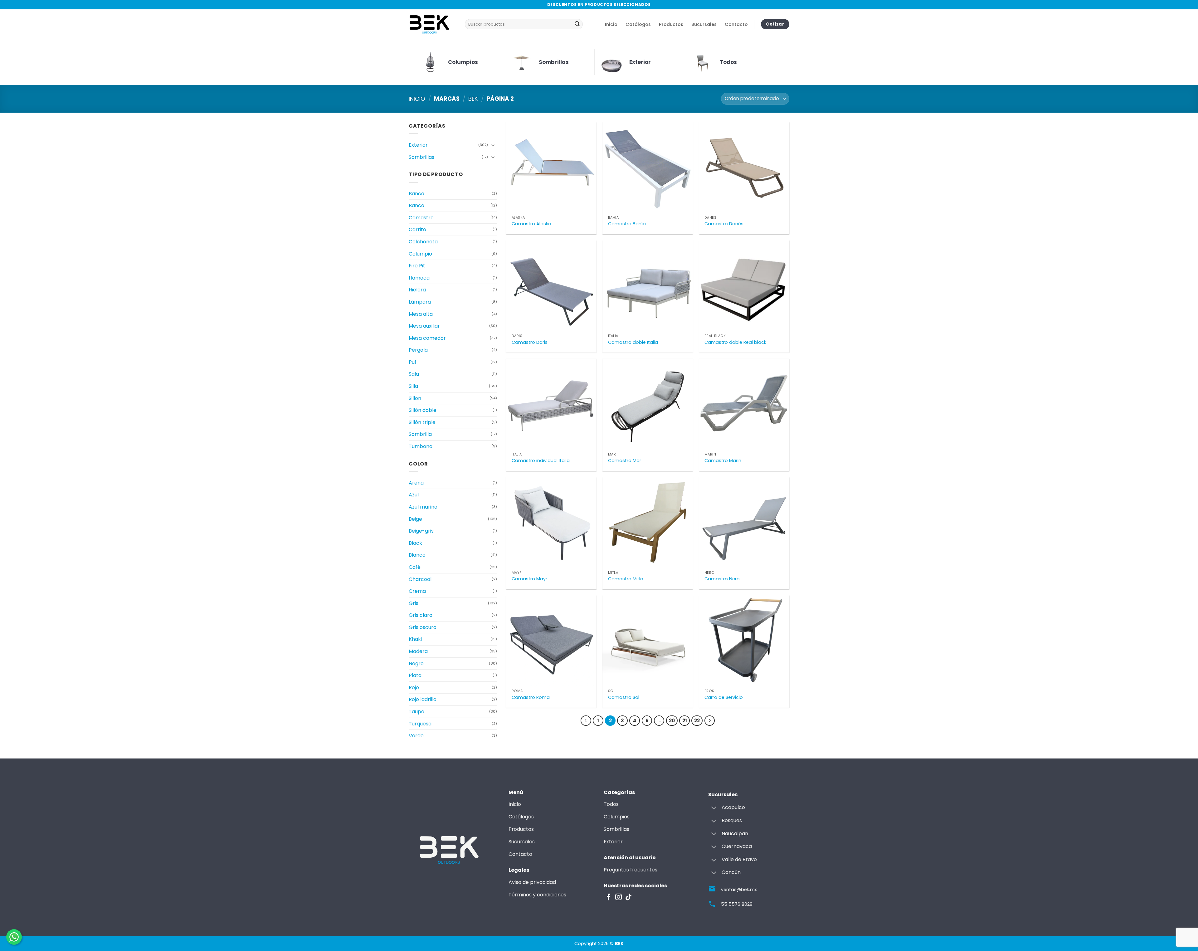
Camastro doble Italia (633, 342)
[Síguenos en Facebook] (608, 897)
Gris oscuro (422, 627)
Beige (415, 519)
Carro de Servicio (723, 697)
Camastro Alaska (531, 224)
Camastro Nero (722, 579)
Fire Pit (417, 265)
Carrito (417, 229)
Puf (412, 362)
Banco (416, 205)
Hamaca (419, 277)
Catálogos (638, 24)
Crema (417, 591)
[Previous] (586, 720)
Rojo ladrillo (422, 699)
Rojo (414, 687)
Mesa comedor (427, 338)
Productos (671, 24)
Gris (413, 603)
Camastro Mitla (625, 579)
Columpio (420, 253)
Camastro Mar (624, 461)
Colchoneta (423, 241)
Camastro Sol (623, 697)
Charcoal (420, 579)
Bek (473, 99)
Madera (418, 651)
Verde (416, 735)
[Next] (709, 720)
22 (697, 720)
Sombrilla (420, 434)
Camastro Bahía (627, 224)
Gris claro (420, 615)
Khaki (415, 639)
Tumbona (420, 446)
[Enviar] (577, 24)
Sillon (415, 398)
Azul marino (423, 506)
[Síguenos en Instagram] (618, 897)
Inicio (611, 24)
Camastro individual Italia (541, 461)
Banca (416, 193)
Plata (415, 675)
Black (415, 543)
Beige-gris (421, 530)
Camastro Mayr (529, 579)
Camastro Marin (722, 461)
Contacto (736, 24)
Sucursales (704, 24)
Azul (414, 494)
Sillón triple (422, 422)
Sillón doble (422, 410)
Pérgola (418, 350)
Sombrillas (421, 157)
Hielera (417, 289)
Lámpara (420, 301)
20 (672, 720)
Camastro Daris (530, 342)
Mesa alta (421, 314)
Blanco (417, 554)
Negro (416, 663)
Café (415, 567)
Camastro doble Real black (735, 342)
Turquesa (420, 723)
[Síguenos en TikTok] (628, 897)
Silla (413, 386)
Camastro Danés (723, 224)
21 (684, 720)
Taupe (416, 711)
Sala (414, 374)
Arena (416, 482)
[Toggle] (493, 145)
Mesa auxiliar (424, 325)
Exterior (418, 145)
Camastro (421, 217)
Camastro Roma (531, 697)
